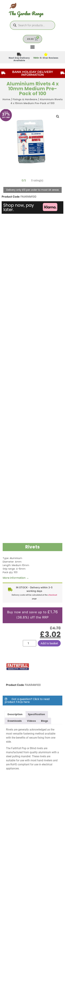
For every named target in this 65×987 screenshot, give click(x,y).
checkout (52, 595)
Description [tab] (15, 714)
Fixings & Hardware (25, 99)
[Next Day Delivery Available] (19, 54)
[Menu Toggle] (32, 46)
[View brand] (17, 677)
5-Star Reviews (45, 57)
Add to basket (49, 643)
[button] (58, 117)
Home (6, 99)
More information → (16, 578)
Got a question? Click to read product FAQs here (27, 700)
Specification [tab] (36, 714)
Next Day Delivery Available (19, 59)
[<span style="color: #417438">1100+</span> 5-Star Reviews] (46, 54)
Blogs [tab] (44, 721)
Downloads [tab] (15, 721)
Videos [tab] (31, 721)
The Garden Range (26, 13)
